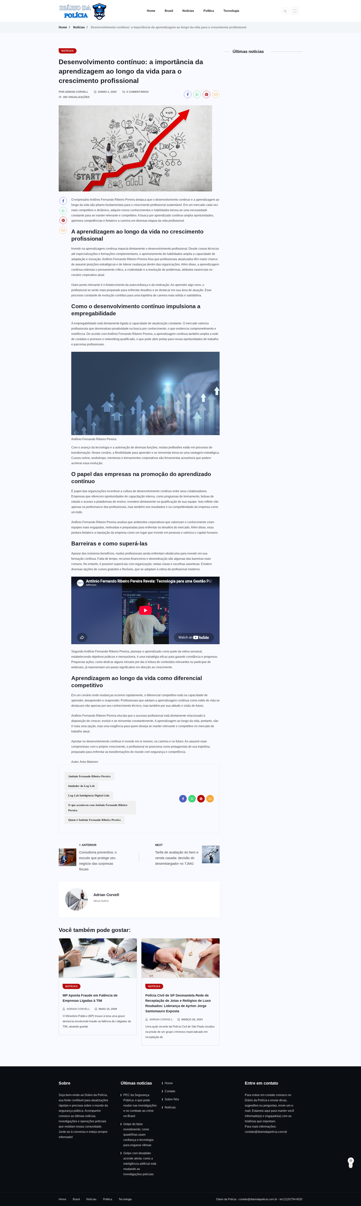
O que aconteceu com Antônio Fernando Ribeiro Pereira (97, 808)
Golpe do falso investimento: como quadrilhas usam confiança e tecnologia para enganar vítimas (138, 1134)
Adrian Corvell (78, 1008)
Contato (170, 1091)
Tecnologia (231, 10)
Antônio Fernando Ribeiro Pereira (89, 776)
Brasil (169, 10)
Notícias (188, 10)
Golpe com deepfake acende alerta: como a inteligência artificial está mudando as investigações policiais (139, 1164)
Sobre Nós (172, 1099)
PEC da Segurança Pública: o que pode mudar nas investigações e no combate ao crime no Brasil (140, 1105)
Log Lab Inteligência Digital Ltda (88, 795)
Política (208, 10)
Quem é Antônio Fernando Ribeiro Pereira (94, 819)
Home (151, 10)
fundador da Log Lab (81, 785)
